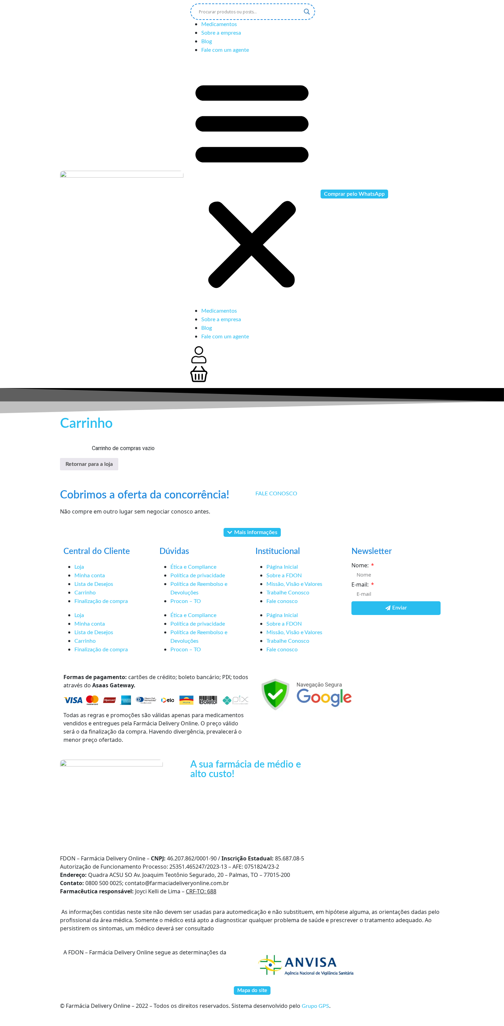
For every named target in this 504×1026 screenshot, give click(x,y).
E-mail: (360, 584)
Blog (206, 41)
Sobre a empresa (221, 33)
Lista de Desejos (93, 584)
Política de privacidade (197, 575)
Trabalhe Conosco (287, 592)
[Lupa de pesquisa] (307, 11)
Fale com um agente (225, 50)
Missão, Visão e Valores (294, 584)
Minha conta (89, 575)
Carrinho (85, 592)
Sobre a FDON (284, 575)
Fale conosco (282, 601)
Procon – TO (185, 601)
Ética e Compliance (193, 567)
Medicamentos (219, 24)
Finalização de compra (101, 601)
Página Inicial (282, 567)
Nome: (360, 565)
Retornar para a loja (89, 464)
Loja (79, 567)
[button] (252, 183)
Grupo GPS (315, 1006)
